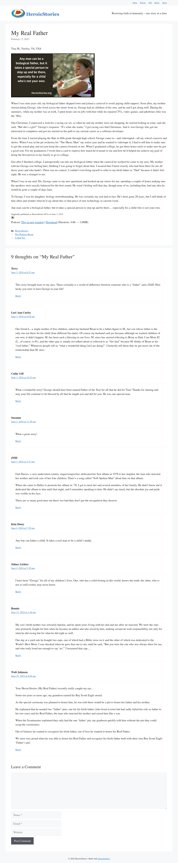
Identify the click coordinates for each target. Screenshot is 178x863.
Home (135, 2)
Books (156, 2)
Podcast (143, 2)
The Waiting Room (24, 234)
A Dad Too (20, 237)
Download (51, 222)
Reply (18, 295)
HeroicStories (21, 230)
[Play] (12, 218)
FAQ (150, 2)
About (164, 2)
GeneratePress (104, 858)
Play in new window (32, 222)
